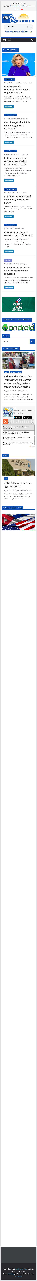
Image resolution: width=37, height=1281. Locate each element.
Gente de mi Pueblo (15, 372)
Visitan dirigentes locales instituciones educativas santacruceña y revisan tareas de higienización (18, 381)
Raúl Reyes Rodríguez (22, 391)
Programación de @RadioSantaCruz (18, 32)
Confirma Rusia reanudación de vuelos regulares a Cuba (17, 89)
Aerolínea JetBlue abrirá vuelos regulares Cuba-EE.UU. (17, 199)
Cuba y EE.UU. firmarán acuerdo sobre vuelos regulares (17, 270)
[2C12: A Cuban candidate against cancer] (18, 467)
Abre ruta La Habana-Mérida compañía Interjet (18, 234)
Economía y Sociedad (10, 115)
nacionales (8, 260)
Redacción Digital (23, 118)
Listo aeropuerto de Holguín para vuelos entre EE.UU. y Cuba (15, 161)
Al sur (6, 372)
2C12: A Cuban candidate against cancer (18, 484)
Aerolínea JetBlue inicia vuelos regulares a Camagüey (17, 125)
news (6, 478)
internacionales (9, 79)
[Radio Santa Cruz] (4, 40)
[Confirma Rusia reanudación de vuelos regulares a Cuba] (18, 64)
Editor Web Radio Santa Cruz (23, 83)
